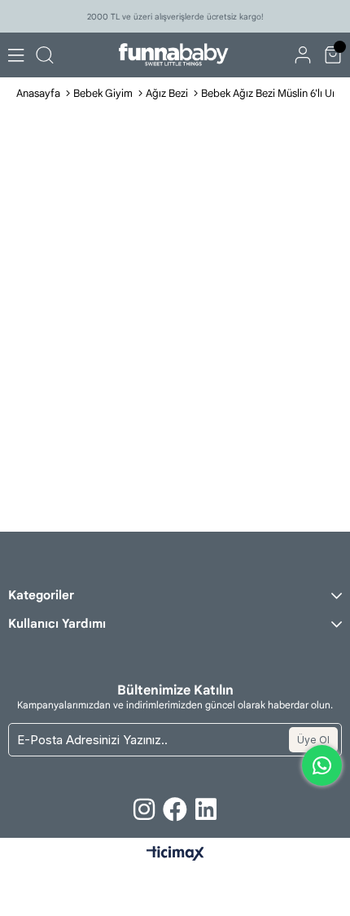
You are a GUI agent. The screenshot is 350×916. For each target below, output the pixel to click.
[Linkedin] (206, 809)
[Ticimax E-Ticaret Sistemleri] (175, 854)
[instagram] (144, 809)
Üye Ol (313, 740)
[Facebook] (175, 809)
